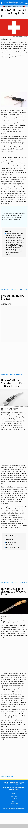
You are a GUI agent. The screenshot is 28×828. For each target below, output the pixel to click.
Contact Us (14, 798)
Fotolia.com (26, 36)
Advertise (14, 796)
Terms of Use (14, 803)
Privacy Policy (14, 806)
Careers (14, 801)
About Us (14, 793)
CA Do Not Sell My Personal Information (14, 808)
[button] (1, 3)
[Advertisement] (14, 77)
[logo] (14, 3)
